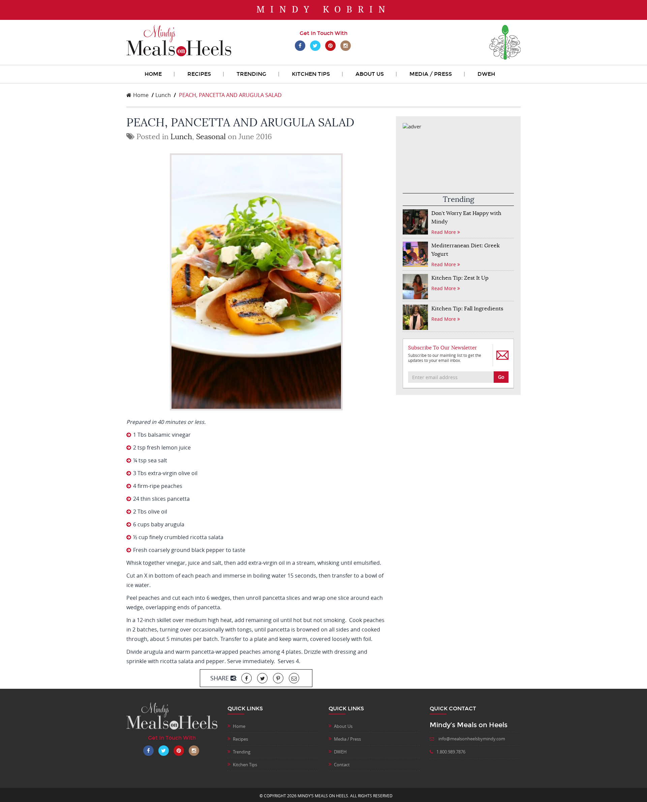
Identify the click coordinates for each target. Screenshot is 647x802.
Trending (251, 74)
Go (501, 377)
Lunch (163, 95)
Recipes (199, 74)
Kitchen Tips (311, 74)
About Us (370, 74)
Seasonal (211, 136)
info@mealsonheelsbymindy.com (471, 739)
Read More (444, 232)
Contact (342, 765)
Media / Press (430, 74)
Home (153, 74)
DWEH (486, 74)
